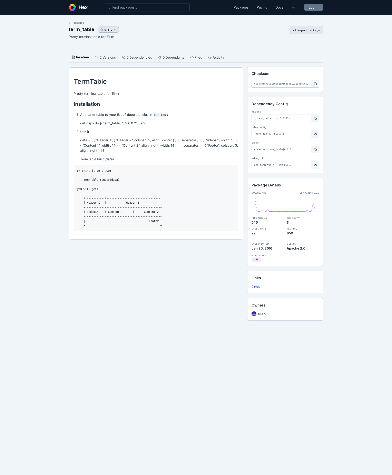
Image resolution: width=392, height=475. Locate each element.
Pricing (262, 7)
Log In (313, 7)
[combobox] (147, 7)
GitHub (256, 286)
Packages (241, 7)
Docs (279, 7)
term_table (81, 29)
